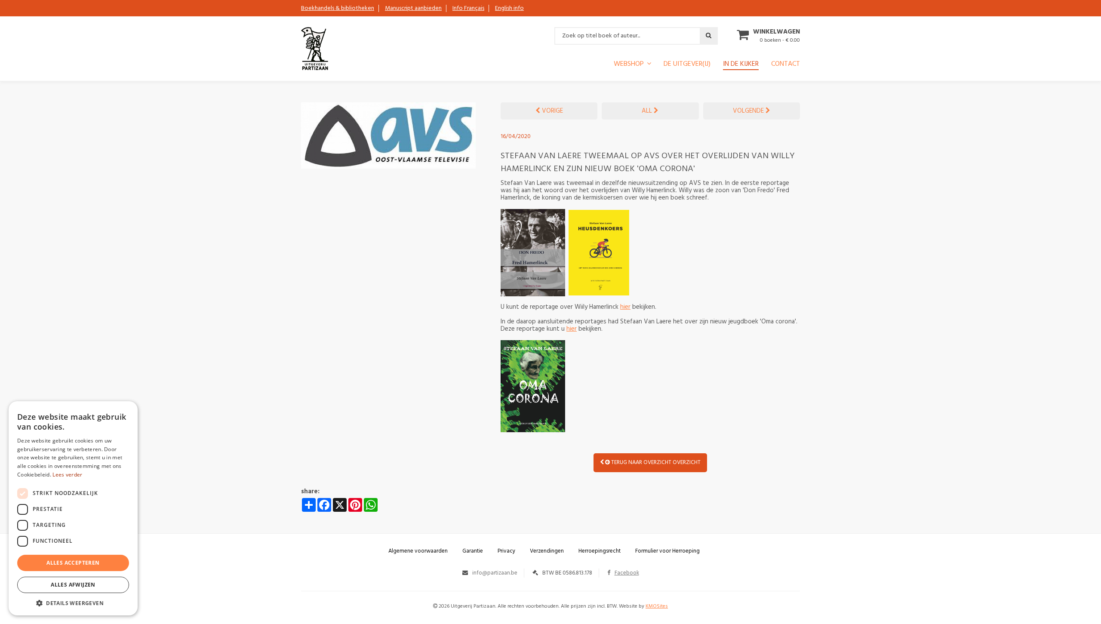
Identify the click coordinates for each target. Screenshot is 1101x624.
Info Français (468, 8)
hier (625, 307)
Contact (785, 65)
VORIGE (551, 111)
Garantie (472, 551)
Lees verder (67, 474)
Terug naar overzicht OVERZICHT (655, 462)
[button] (73, 603)
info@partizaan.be (494, 573)
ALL (648, 111)
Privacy (506, 551)
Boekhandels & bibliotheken (337, 8)
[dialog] (73, 508)
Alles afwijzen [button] (73, 584)
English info (509, 8)
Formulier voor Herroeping (667, 551)
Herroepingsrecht (599, 551)
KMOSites (657, 606)
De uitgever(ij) (687, 65)
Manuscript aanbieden (413, 8)
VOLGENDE (749, 111)
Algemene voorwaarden (418, 551)
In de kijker (741, 65)
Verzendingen (547, 551)
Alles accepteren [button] (72, 562)
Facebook (627, 573)
